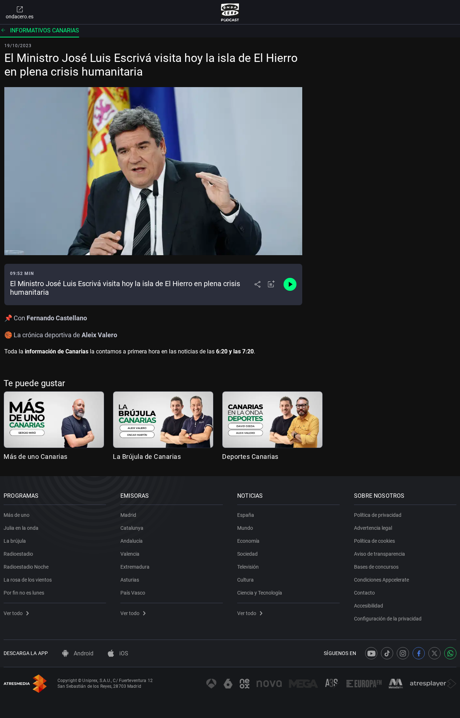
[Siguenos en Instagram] (403, 653)
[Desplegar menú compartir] (257, 284)
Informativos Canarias (44, 30)
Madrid (128, 515)
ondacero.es (19, 16)
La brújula (15, 541)
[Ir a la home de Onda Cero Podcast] (230, 12)
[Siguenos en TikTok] (387, 653)
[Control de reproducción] (290, 284)
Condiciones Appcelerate (381, 580)
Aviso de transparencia (379, 554)
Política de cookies (374, 541)
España (245, 515)
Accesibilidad (368, 606)
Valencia (129, 554)
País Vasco (132, 593)
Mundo (245, 528)
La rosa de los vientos (28, 580)
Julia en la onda (21, 528)
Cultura (245, 580)
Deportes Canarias (250, 456)
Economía (248, 541)
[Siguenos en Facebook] (419, 653)
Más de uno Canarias (36, 456)
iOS (123, 653)
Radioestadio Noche (26, 567)
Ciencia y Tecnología (259, 593)
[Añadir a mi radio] (271, 284)
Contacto (364, 593)
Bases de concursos (376, 567)
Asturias (129, 580)
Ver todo (13, 613)
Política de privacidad (377, 515)
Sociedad (247, 554)
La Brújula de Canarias (147, 456)
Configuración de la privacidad (388, 619)
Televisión (248, 567)
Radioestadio (18, 554)
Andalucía (131, 541)
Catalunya (131, 528)
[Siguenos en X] (434, 653)
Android (82, 653)
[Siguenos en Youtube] (371, 653)
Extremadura (135, 567)
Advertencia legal (373, 528)
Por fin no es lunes (24, 593)
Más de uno (16, 515)
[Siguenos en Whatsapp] (450, 653)
